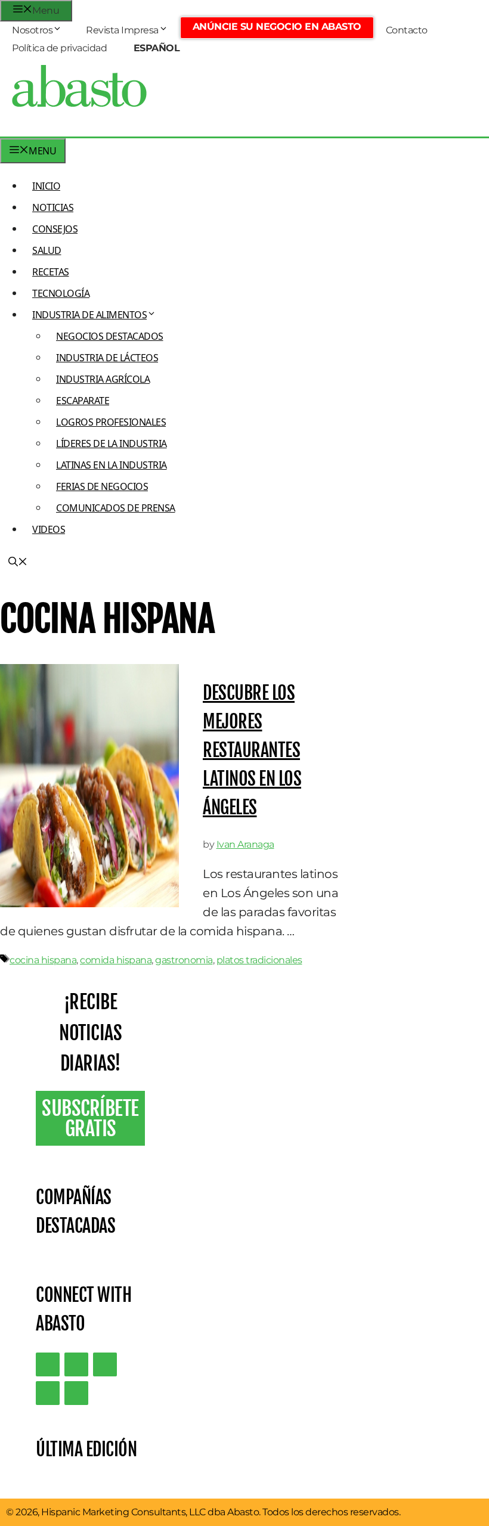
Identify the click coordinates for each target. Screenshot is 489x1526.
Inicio (46, 186)
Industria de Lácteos (107, 357)
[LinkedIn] (76, 1364)
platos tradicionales (259, 960)
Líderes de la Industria (111, 443)
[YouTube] (48, 1393)
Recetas (50, 271)
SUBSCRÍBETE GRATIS (90, 1118)
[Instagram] (105, 1364)
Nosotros (32, 30)
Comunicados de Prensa (115, 507)
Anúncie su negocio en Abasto (277, 26)
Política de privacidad (59, 48)
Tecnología (60, 293)
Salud (46, 250)
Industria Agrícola (103, 379)
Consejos (55, 228)
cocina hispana (43, 960)
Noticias (52, 207)
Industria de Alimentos (89, 314)
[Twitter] (48, 1364)
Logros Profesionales (111, 422)
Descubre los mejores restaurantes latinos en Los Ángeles (252, 750)
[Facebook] (76, 1393)
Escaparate (82, 400)
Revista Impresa (122, 30)
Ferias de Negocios (102, 486)
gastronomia (184, 960)
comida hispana (115, 960)
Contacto (407, 30)
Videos (48, 529)
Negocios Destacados (109, 336)
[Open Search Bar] (18, 562)
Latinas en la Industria (111, 465)
